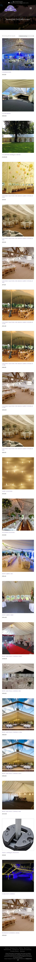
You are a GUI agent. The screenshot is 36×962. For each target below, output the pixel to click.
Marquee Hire (14, 948)
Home (7, 948)
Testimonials (7, 949)
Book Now (27, 948)
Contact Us (15, 949)
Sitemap (22, 951)
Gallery (21, 948)
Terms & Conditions (25, 949)
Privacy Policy (14, 951)
